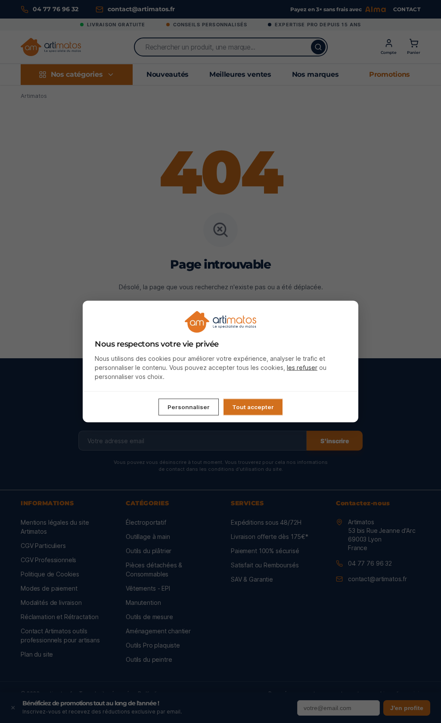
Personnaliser (189, 407)
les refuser (302, 367)
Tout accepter (253, 407)
